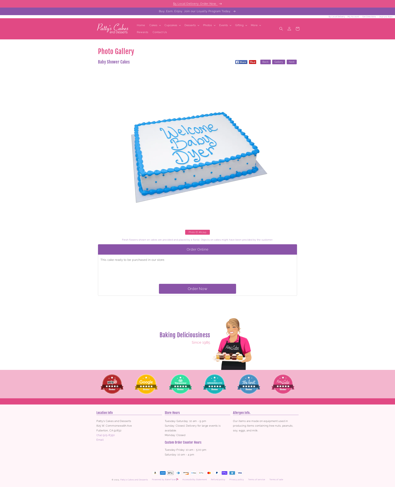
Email (100, 439)
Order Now (197, 288)
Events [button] (223, 25)
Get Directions (369, 17)
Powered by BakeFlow (164, 479)
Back (265, 62)
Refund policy (218, 479)
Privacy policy (236, 479)
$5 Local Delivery (337, 17)
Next (292, 62)
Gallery (278, 62)
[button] (154, 25)
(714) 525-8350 (386, 17)
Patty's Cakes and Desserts (134, 480)
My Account (353, 17)
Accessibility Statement (194, 479)
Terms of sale (276, 479)
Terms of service (256, 479)
